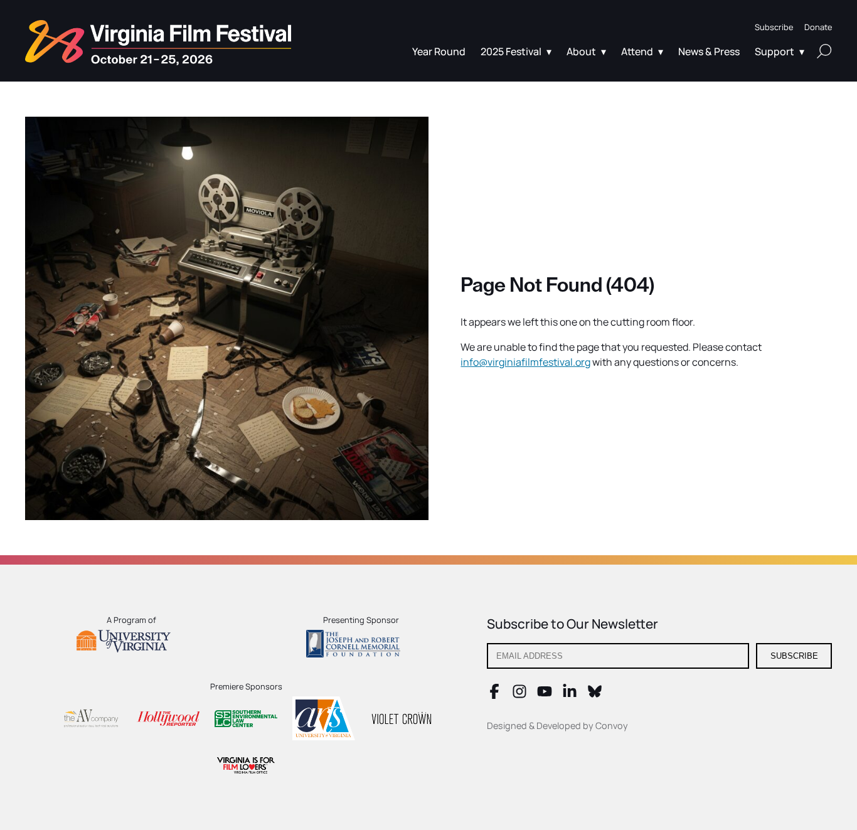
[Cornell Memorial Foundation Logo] (361, 645)
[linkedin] (569, 695)
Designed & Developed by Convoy (557, 726)
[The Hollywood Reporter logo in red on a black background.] (168, 720)
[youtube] (544, 695)
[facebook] (494, 695)
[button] (774, 27)
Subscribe (794, 656)
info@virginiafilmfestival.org (525, 362)
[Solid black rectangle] (401, 720)
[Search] (824, 50)
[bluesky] (594, 695)
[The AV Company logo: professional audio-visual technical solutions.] (90, 720)
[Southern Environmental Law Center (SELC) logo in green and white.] (246, 720)
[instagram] (519, 695)
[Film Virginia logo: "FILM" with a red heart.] (246, 767)
